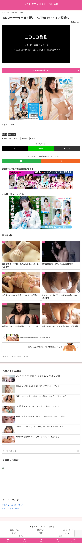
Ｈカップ (12, 134)
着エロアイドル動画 (10, 508)
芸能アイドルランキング (12, 505)
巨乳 (5, 134)
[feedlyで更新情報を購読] (21, 161)
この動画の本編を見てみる (41, 70)
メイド (18, 138)
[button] (67, 148)
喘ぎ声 (14, 533)
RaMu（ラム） (8, 138)
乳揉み (41, 533)
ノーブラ (68, 533)
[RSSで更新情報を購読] (60, 161)
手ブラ (21, 536)
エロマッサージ (68, 530)
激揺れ (34, 138)
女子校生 (25, 138)
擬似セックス (14, 530)
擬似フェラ (41, 530)
